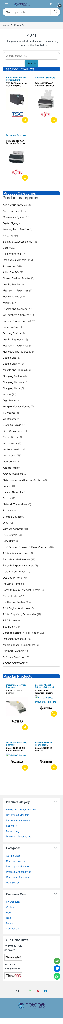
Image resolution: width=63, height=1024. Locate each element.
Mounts (7, 394)
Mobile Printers (11, 596)
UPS (5, 522)
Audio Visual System (14, 204)
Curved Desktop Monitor (16, 278)
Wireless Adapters (13, 528)
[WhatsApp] (57, 976)
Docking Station (12, 333)
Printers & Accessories (15, 553)
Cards (6, 247)
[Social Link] (18, 991)
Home (6, 25)
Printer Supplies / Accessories (19, 614)
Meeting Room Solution (16, 229)
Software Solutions (13, 657)
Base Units (9, 540)
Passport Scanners (13, 650)
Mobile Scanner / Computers (19, 644)
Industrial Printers (12, 583)
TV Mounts (9, 412)
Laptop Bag (9, 357)
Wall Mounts (9, 418)
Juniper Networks (13, 492)
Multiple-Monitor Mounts (16, 406)
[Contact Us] (57, 968)
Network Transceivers (15, 504)
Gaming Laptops (12, 339)
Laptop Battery (11, 363)
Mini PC (7, 302)
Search (55, 12)
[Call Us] (57, 961)
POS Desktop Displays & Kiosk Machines (25, 547)
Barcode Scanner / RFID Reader (21, 632)
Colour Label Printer (14, 571)
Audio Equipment (12, 211)
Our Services (13, 855)
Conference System (14, 217)
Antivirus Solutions (13, 473)
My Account (13, 901)
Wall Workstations (13, 449)
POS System (10, 534)
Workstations (10, 443)
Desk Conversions (13, 430)
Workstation (9, 455)
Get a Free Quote (24, 120)
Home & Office (11, 296)
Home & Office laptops (15, 351)
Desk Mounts (10, 400)
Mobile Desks (10, 437)
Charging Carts (11, 388)
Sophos (7, 498)
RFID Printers (10, 620)
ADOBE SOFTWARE (14, 663)
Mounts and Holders (14, 369)
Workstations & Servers (16, 314)
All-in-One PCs (11, 272)
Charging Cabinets (13, 382)
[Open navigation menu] (7, 4)
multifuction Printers (14, 602)
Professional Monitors (15, 308)
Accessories (9, 266)
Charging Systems (13, 376)
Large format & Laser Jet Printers (21, 589)
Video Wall (9, 235)
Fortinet (7, 486)
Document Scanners (45, 77)
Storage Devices (12, 516)
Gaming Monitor (12, 284)
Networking (9, 461)
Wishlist (10, 907)
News (9, 923)
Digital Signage (11, 223)
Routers (7, 510)
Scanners (8, 626)
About (9, 912)
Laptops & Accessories (16, 321)
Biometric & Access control (18, 241)
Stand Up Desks (12, 424)
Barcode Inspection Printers (18, 565)
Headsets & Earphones (15, 290)
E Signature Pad (12, 253)
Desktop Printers (12, 577)
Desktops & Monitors (14, 259)
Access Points (11, 467)
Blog (8, 917)
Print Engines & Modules (15, 81)
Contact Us (12, 928)
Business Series (11, 327)
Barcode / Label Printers (16, 559)
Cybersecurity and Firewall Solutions (23, 479)
